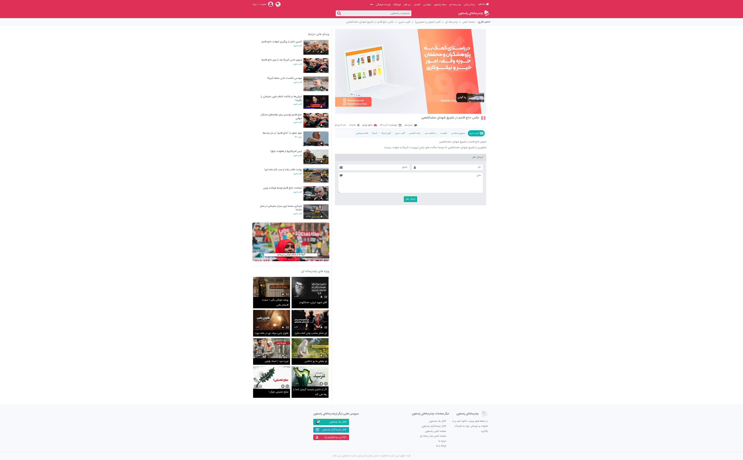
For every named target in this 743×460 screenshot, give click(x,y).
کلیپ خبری (404, 22)
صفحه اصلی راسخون (435, 431)
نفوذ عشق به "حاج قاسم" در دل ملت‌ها (282, 133)
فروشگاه (397, 5)
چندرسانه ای (455, 5)
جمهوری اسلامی (458, 133)
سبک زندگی (469, 5)
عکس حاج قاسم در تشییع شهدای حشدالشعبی (370, 22)
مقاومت (443, 133)
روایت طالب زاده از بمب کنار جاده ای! (283, 170)
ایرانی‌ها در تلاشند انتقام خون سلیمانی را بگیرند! (281, 98)
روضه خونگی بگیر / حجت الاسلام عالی (275, 302)
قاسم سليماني (362, 133)
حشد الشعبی (415, 133)
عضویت (262, 4)
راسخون (481, 4)
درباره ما (442, 441)
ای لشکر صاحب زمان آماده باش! (311, 333)
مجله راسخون (440, 5)
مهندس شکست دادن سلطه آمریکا (284, 78)
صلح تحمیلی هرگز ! (278, 392)
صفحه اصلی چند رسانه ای (433, 436)
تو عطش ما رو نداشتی (316, 361)
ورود (254, 4)
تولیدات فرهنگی (383, 5)
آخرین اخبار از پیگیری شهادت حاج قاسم (282, 42)
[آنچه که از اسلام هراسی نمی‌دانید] (290, 242)
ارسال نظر (408, 125)
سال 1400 (298, 137)
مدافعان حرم (430, 133)
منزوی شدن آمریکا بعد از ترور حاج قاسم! (281, 60)
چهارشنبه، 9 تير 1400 (388, 125)
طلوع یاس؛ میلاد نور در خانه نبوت (271, 333)
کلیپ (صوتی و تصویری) (428, 22)
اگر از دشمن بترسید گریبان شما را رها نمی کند (310, 392)
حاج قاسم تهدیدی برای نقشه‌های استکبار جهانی (281, 116)
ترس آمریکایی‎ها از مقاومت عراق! (286, 151)
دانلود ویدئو (367, 125)
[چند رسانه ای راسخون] (473, 13)
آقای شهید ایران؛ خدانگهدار (313, 303)
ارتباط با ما (441, 446)
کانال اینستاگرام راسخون (434, 426)
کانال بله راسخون (437, 421)
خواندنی (427, 5)
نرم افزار (407, 5)
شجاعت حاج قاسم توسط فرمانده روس (282, 188)
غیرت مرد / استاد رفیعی (276, 361)
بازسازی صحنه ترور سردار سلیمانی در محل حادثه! (281, 208)
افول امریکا (386, 133)
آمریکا (374, 133)
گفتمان (417, 5)
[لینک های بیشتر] (371, 4)
